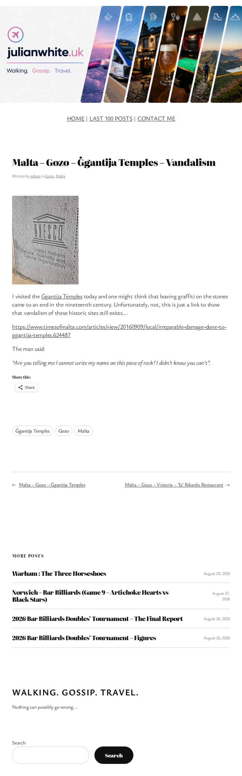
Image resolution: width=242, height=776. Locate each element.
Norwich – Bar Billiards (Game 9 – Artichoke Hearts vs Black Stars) (90, 596)
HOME (75, 118)
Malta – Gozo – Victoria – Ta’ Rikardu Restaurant (174, 484)
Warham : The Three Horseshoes (59, 573)
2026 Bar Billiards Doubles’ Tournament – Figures (84, 637)
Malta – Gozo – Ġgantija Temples (52, 484)
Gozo (49, 176)
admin (35, 176)
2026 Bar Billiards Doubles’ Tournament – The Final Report (97, 618)
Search (19, 742)
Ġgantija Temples (61, 296)
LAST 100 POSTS (111, 118)
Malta (60, 176)
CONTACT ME (156, 118)
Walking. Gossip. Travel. (75, 692)
